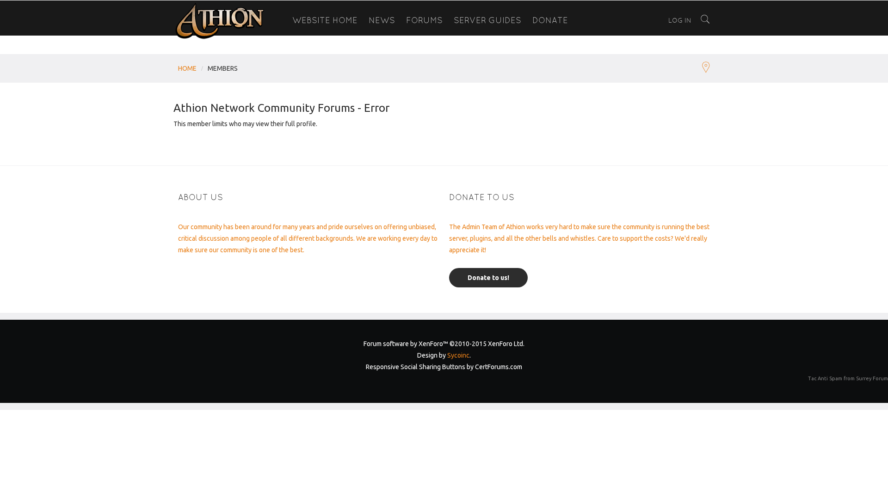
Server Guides (487, 20)
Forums (424, 20)
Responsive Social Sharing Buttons (415, 367)
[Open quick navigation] (706, 68)
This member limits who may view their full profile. (245, 124)
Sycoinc (458, 355)
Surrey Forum (872, 378)
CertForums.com (498, 367)
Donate (550, 20)
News (382, 20)
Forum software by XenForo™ (444, 343)
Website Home (325, 20)
